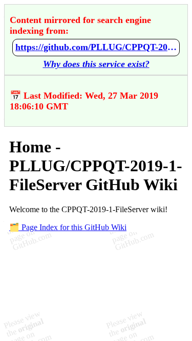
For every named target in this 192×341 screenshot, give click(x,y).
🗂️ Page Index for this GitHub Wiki (67, 227)
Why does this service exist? (96, 64)
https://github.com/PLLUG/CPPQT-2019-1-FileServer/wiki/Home (96, 47)
